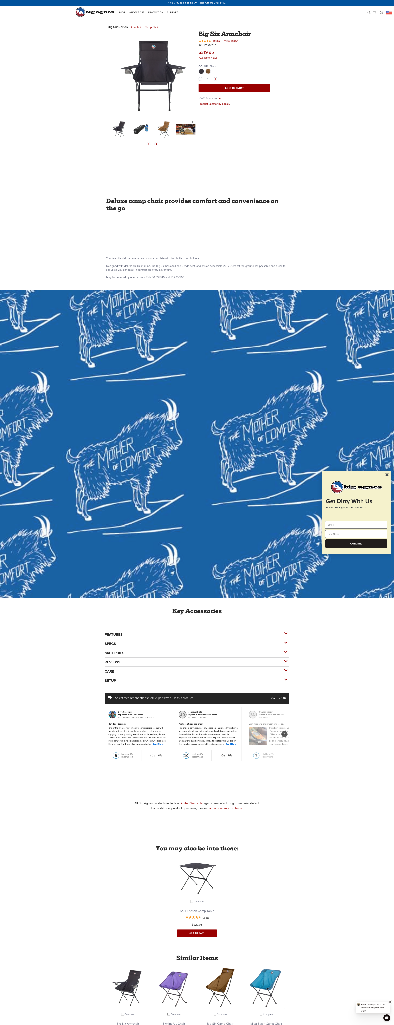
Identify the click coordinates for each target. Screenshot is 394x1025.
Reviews (112, 662)
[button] (374, 13)
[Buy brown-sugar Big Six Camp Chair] (220, 987)
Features (114, 634)
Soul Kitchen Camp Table (197, 911)
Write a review (231, 41)
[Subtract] (200, 79)
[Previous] (148, 144)
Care (109, 671)
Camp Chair (152, 27)
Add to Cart (234, 88)
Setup (110, 680)
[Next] (156, 144)
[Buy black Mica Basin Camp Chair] (266, 987)
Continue (356, 543)
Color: (207, 66)
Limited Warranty (191, 803)
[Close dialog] (387, 474)
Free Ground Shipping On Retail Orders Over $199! (197, 2)
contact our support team (224, 808)
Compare (199, 901)
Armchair (136, 27)
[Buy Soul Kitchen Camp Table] (197, 876)
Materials (114, 653)
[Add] (215, 79)
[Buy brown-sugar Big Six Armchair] (127, 987)
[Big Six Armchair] (119, 129)
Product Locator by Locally (214, 104)
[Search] (369, 13)
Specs (110, 643)
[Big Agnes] (94, 12)
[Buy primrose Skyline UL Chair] (173, 987)
